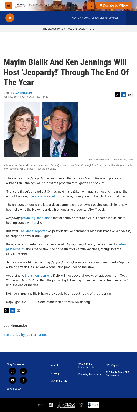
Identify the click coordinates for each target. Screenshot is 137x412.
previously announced (36, 218)
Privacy (55, 373)
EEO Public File (59, 381)
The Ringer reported (33, 231)
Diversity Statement (89, 374)
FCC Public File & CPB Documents (117, 374)
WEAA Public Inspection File (86, 366)
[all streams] (131, 18)
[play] (10, 18)
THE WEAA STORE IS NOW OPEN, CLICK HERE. (69, 28)
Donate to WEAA (115, 5)
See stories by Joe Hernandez (25, 334)
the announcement (38, 275)
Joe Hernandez (24, 93)
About (54, 365)
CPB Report (112, 365)
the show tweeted (42, 196)
